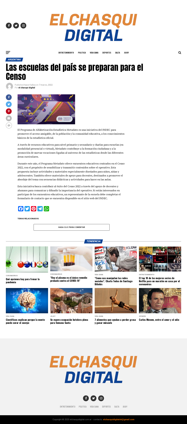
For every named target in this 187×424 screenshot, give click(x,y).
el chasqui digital (26, 87)
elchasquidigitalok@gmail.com (118, 419)
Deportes (106, 52)
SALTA (117, 52)
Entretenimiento (66, 52)
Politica (82, 52)
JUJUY (126, 52)
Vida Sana (94, 52)
